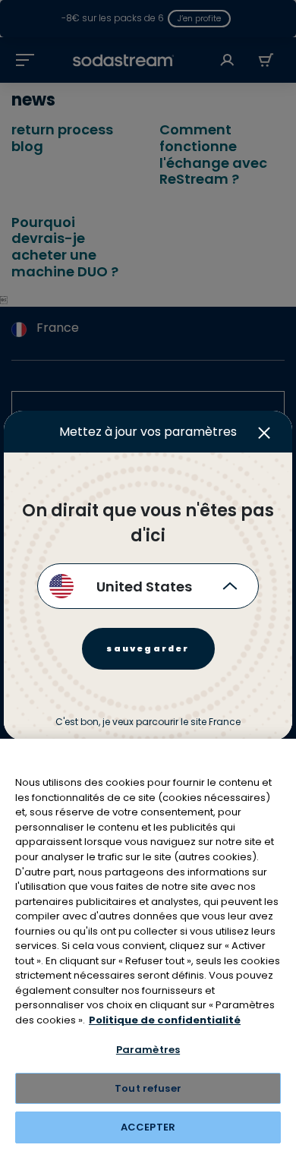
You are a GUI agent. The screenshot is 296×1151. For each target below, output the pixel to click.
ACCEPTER (148, 1127)
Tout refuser (148, 1088)
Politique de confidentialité (165, 1020)
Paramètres (148, 1049)
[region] (148, 945)
